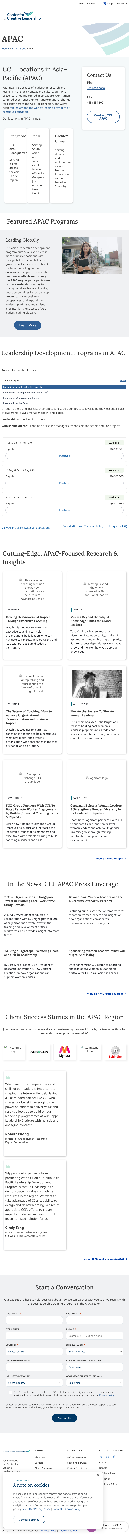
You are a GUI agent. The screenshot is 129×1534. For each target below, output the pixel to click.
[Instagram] (107, 1457)
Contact (103, 1462)
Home (5, 48)
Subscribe (105, 1478)
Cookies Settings (29, 1519)
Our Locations (107, 1473)
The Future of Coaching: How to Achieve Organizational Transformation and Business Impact (29, 717)
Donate (103, 1467)
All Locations (18, 48)
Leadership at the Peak (15, 403)
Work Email (12, 1329)
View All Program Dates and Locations (26, 528)
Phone (70, 1329)
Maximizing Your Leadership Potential (23, 387)
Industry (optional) (18, 1376)
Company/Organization (20, 1360)
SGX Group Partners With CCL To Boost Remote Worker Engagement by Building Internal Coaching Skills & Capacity (32, 811)
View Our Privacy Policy (36, 1509)
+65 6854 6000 (96, 88)
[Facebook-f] (114, 1457)
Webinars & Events (109, 1484)
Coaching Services (77, 1462)
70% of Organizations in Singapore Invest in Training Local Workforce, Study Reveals (30, 901)
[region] (53, 1500)
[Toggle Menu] (64, 16)
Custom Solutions (77, 1468)
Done (123, 380)
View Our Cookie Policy (67, 1509)
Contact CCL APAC (103, 116)
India (36, 136)
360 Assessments (76, 1457)
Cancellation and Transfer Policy (82, 526)
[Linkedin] (101, 1457)
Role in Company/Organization (85, 1360)
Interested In (74, 1344)
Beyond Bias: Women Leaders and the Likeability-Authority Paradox (96, 899)
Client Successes (44, 1468)
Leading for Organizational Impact (21, 398)
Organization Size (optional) (84, 1376)
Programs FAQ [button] (118, 526)
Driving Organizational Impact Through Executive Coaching (28, 619)
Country (11, 1344)
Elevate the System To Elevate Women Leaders (92, 713)
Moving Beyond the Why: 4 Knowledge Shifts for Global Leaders (90, 621)
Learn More (27, 325)
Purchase (64, 455)
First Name (12, 1313)
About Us (40, 1457)
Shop (110, 3)
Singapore (17, 136)
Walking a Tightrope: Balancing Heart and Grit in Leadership (31, 953)
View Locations (87, 3)
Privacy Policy (106, 1395)
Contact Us (121, 3)
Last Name (72, 1313)
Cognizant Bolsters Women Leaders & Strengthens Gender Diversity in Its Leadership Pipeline (96, 809)
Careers (39, 1462)
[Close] (98, 1475)
